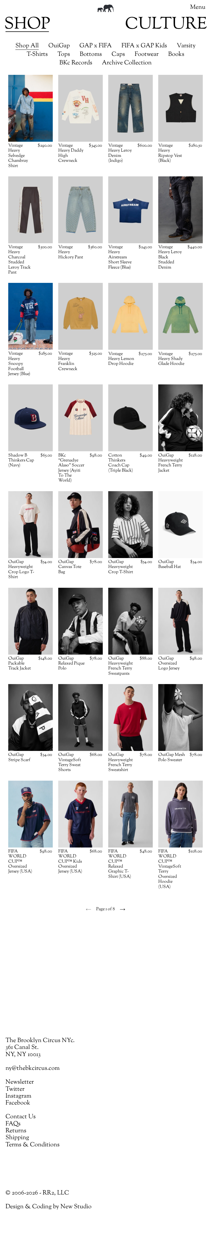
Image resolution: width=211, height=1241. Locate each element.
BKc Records (75, 63)
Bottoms (91, 54)
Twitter (14, 1089)
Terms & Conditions (32, 1145)
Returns (15, 1131)
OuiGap (59, 46)
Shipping (17, 1137)
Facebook (17, 1103)
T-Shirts (37, 54)
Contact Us (20, 1116)
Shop (27, 25)
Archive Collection (127, 63)
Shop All (27, 46)
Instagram (18, 1096)
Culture (166, 25)
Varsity (186, 46)
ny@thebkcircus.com (32, 1068)
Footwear (147, 54)
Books (176, 54)
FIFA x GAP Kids (144, 46)
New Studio (75, 1206)
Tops (63, 54)
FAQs (13, 1124)
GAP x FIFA (95, 46)
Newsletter (19, 1082)
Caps (118, 54)
